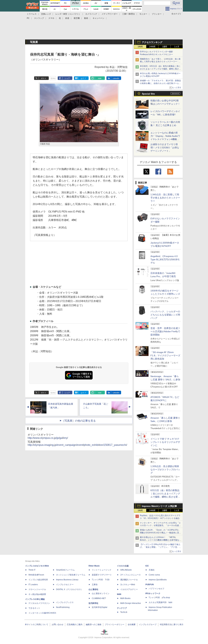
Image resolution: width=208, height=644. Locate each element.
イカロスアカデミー (129, 589)
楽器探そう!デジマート (102, 575)
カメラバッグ (91, 14)
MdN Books (125, 598)
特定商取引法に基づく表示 (171, 624)
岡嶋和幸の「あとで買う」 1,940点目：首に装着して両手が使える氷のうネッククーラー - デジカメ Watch (160, 62)
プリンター (157, 14)
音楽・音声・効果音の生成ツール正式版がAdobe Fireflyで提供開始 (165, 331)
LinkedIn (116, 78)
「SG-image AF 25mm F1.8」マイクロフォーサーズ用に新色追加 (165, 355)
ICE (147, 566)
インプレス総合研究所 (38, 580)
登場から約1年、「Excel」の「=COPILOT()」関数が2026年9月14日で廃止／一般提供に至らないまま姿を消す (160, 533)
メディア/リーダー (110, 14)
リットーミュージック (101, 570)
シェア (67, 78)
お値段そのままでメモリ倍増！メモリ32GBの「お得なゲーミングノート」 (164, 147)
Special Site (148, 93)
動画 (86, 18)
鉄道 (67, 18)
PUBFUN (149, 584)
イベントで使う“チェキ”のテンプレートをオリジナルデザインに (165, 442)
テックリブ (122, 608)
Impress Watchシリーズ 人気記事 (159, 506)
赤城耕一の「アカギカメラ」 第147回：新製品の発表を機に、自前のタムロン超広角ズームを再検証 (160, 83)
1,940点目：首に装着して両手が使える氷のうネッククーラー (165, 197)
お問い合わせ (57, 624)
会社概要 (132, 624)
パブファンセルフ (156, 588)
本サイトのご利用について (36, 624)
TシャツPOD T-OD (101, 580)
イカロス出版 (123, 566)
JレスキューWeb (127, 584)
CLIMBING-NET (99, 598)
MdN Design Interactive (130, 603)
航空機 (77, 18)
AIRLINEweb (126, 570)
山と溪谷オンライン (100, 593)
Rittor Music (94, 566)
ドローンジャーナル (37, 589)
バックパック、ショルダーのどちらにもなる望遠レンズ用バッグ (165, 314)
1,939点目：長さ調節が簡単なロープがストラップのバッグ (165, 469)
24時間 (152, 46)
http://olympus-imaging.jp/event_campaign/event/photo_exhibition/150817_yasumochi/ (77, 445)
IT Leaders (33, 584)
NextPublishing (63, 607)
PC (28, 18)
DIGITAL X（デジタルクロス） (69, 589)
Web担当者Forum (36, 575)
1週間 (164, 46)
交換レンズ (46, 14)
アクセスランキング (152, 42)
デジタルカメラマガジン (39, 603)
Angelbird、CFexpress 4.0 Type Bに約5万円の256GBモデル (165, 259)
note (99, 78)
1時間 (140, 46)
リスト (53, 78)
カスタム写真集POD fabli (160, 602)
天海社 (152, 570)
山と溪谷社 (93, 589)
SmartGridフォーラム (65, 570)
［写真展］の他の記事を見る (79, 420)
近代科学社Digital (99, 607)
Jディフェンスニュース (130, 575)
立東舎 (95, 584)
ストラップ (39, 18)
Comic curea (154, 575)
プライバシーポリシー (114, 624)
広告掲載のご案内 (74, 624)
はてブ (83, 78)
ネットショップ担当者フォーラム (70, 575)
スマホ (51, 18)
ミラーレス (32, 14)
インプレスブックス (65, 602)
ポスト (43, 78)
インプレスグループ (147, 624)
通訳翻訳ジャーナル (129, 580)
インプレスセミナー (65, 584)
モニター (143, 14)
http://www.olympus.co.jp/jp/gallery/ (48, 438)
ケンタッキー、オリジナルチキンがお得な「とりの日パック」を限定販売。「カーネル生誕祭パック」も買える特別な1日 (160, 525)
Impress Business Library (67, 580)
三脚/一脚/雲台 (128, 14)
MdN (119, 594)
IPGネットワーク (152, 593)
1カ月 (176, 46)
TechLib (123, 612)
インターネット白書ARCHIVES (42, 613)
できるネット (34, 608)
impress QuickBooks (158, 580)
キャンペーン (98, 18)
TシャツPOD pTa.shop (159, 597)
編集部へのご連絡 (93, 624)
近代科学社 (93, 603)
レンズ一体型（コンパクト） (68, 14)
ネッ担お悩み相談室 (37, 594)
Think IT (31, 570)
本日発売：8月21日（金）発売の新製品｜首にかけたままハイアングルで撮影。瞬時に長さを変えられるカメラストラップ (160, 69)
